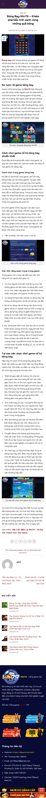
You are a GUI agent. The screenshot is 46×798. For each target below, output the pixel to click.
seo (35, 30)
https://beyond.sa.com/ (23, 752)
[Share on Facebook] (16, 541)
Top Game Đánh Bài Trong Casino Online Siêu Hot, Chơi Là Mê (24, 648)
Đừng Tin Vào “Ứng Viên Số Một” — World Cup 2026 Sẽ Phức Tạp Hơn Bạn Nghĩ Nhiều (26, 605)
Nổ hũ (23, 705)
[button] (3, 4)
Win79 (27, 89)
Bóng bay (6, 60)
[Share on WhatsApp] (12, 541)
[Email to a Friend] (25, 541)
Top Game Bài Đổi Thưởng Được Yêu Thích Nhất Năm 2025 (25, 638)
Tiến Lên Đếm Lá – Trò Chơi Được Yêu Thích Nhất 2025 (11, 580)
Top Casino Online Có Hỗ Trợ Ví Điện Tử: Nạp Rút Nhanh (26, 617)
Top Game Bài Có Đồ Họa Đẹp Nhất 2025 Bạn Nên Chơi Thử (24, 627)
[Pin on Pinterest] (30, 541)
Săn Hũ (23, 13)
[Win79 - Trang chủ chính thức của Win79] (23, 4)
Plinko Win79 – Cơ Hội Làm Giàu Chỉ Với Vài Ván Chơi (34, 580)
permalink (23, 553)
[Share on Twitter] (21, 541)
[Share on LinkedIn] (34, 541)
